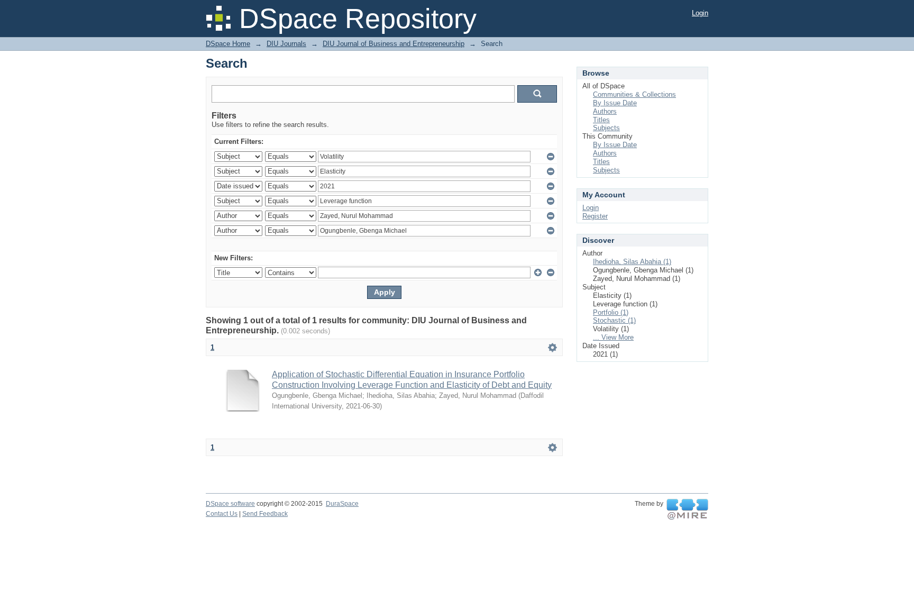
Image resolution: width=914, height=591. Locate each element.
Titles (601, 120)
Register (595, 216)
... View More (613, 337)
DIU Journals (286, 44)
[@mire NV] (687, 509)
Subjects (606, 128)
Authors (605, 111)
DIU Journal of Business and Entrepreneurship (393, 44)
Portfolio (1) (610, 312)
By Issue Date (615, 103)
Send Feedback (265, 513)
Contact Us (221, 513)
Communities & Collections (634, 94)
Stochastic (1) (614, 320)
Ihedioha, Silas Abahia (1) (632, 262)
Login (700, 13)
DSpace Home (228, 44)
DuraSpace (342, 503)
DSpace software (230, 503)
